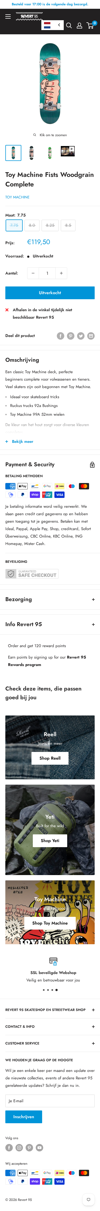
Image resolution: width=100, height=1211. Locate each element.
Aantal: (11, 273)
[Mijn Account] (79, 25)
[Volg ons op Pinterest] (29, 1147)
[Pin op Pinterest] (70, 336)
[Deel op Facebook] (60, 336)
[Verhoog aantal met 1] (61, 273)
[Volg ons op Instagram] (19, 1147)
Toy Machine (17, 197)
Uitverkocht (50, 293)
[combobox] (52, 25)
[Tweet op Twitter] (81, 336)
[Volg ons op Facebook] (9, 1147)
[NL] (52, 25)
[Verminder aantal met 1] (33, 273)
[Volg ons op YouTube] (39, 1147)
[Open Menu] (8, 16)
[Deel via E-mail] (91, 336)
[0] (90, 25)
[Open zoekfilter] (69, 25)
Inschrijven (23, 1117)
